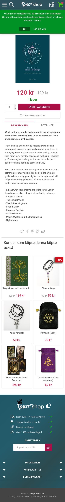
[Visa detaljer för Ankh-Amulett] (17, 316)
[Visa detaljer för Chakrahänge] (48, 271)
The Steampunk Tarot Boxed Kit (16, 379)
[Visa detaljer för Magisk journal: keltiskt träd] (17, 271)
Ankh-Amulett (17, 333)
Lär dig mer (40, 29)
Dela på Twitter (22, 231)
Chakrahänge (48, 288)
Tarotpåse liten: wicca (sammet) (48, 379)
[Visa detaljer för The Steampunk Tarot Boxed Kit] (17, 360)
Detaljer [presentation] (47, 125)
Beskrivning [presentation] (19, 125)
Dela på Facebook (27, 231)
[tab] (20, 125)
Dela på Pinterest (32, 231)
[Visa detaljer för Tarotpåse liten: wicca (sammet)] (48, 360)
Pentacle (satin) (48, 333)
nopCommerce (37, 494)
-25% (59, 259)
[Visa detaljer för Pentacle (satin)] (48, 316)
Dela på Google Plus (37, 231)
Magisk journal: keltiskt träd (16, 288)
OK (24, 29)
